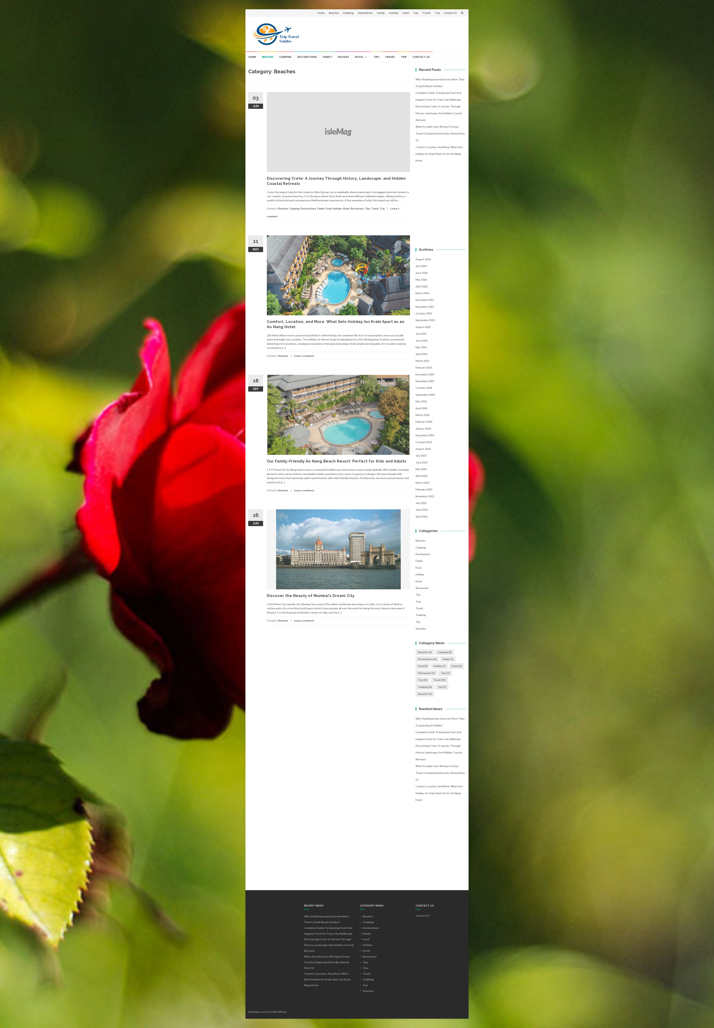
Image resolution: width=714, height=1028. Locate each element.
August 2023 (423, 448)
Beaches (334, 13)
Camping (348, 13)
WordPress (280, 1011)
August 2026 (423, 259)
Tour (418, 601)
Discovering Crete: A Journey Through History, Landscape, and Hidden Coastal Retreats (439, 113)
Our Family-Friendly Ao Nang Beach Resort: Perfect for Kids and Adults (336, 461)
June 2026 (422, 272)
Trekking (421, 615)
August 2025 (423, 327)
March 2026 (422, 293)
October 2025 (424, 313)
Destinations (365, 13)
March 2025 (422, 360)
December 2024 (425, 374)
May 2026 (421, 279)
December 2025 (425, 299)
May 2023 (421, 469)
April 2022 (421, 516)
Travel (426, 13)
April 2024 (421, 408)
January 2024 (423, 428)
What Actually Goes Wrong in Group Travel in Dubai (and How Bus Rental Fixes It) (440, 133)
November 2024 (425, 381)
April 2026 (421, 286)
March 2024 (422, 415)
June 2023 (422, 462)
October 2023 (424, 442)
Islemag (253, 1011)
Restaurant (357, 208)
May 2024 (421, 401)
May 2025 (421, 347)
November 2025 (425, 306)
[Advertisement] (395, 32)
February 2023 (424, 489)
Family (381, 13)
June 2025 (422, 340)
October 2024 (424, 387)
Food (329, 208)
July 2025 (421, 333)
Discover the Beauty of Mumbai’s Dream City (311, 595)
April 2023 (421, 475)
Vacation (421, 628)
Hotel (406, 13)
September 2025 (425, 320)
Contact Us (450, 13)
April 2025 (421, 354)
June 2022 (422, 509)
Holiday (393, 13)
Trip (437, 13)
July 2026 (421, 266)
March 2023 (422, 482)
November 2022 (425, 496)
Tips (415, 13)
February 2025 (424, 367)
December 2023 (425, 435)
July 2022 (421, 503)
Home (321, 13)
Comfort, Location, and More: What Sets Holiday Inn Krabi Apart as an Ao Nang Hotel (439, 153)
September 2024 (425, 394)
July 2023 (421, 455)
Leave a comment (304, 355)
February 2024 (424, 421)
